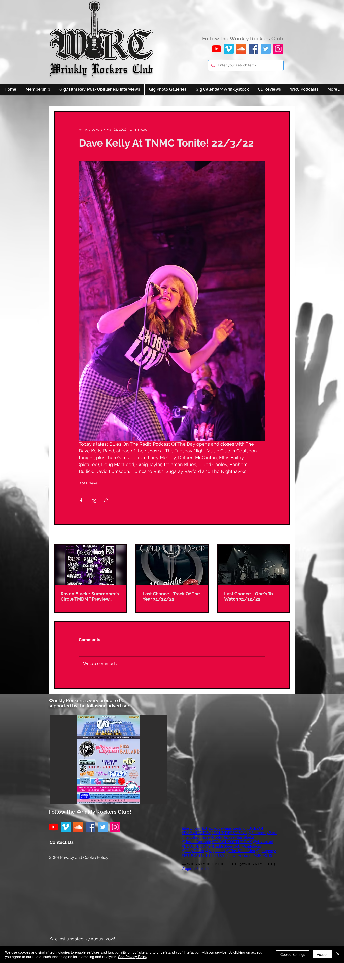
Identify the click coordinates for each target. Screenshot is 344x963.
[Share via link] (106, 500)
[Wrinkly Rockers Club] (229, 49)
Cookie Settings (292, 954)
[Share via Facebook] (81, 500)
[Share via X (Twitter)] (93, 500)
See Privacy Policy (132, 956)
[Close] (338, 954)
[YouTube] (216, 49)
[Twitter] (266, 49)
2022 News (89, 483)
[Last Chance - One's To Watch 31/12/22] (253, 565)
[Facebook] (253, 49)
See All (284, 535)
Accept (322, 954)
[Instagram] (278, 49)
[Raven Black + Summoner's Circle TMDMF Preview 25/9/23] (90, 565)
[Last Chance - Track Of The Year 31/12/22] (172, 565)
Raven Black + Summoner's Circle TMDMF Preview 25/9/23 (90, 596)
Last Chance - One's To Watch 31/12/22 (248, 596)
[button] (108, 759)
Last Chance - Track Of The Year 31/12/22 (171, 596)
